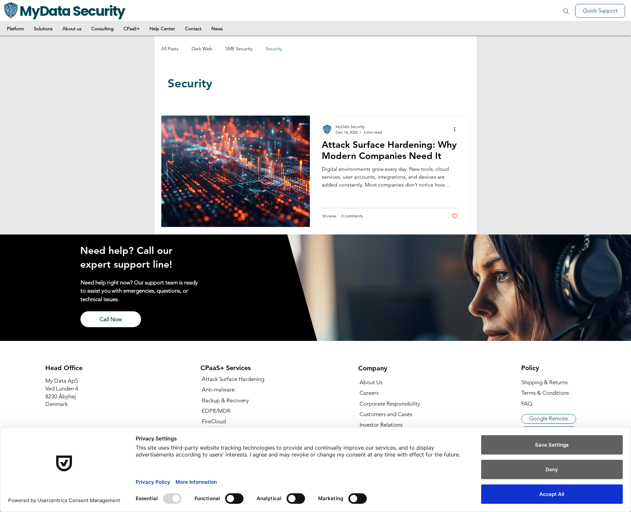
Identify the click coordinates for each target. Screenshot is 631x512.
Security (274, 49)
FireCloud (214, 421)
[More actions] (457, 129)
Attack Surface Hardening (233, 379)
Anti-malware (218, 389)
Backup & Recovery (225, 400)
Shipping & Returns (544, 382)
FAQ (526, 403)
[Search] (566, 11)
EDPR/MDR (216, 411)
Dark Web (202, 49)
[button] (15, 28)
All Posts (169, 49)
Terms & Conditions (545, 393)
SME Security (238, 49)
